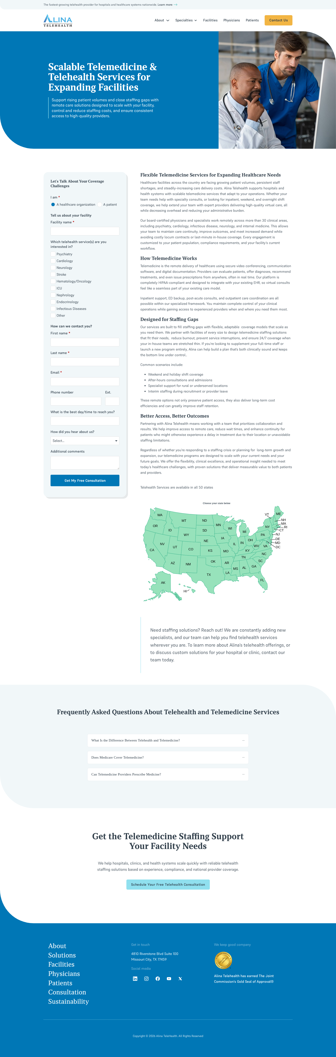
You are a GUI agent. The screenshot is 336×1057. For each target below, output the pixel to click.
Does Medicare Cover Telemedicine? (117, 757)
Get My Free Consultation (85, 480)
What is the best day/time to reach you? (83, 412)
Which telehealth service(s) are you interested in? (78, 244)
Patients (252, 20)
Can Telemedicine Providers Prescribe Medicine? (126, 774)
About (57, 946)
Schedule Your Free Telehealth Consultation (168, 884)
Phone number (62, 392)
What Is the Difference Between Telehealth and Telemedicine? (135, 740)
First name (60, 333)
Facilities (210, 20)
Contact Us (278, 20)
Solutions (62, 955)
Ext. (108, 392)
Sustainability (68, 1001)
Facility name (62, 222)
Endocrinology (68, 302)
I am (55, 197)
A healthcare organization (76, 204)
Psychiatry (64, 254)
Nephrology (65, 295)
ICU (59, 288)
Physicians (231, 20)
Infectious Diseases (71, 308)
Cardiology (65, 261)
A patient (110, 204)
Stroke (61, 274)
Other (61, 315)
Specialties (184, 20)
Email (56, 372)
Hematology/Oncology (74, 281)
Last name (60, 353)
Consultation (67, 992)
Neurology (64, 267)
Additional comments (68, 451)
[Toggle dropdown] (168, 20)
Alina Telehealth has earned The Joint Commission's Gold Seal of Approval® (244, 979)
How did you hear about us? (72, 431)
